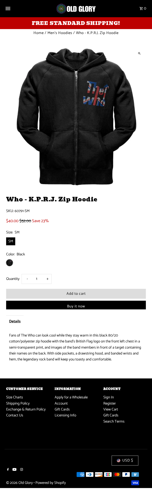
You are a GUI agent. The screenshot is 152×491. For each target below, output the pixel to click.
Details (15, 321)
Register (109, 403)
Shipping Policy (18, 403)
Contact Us (14, 415)
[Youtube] (13, 470)
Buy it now (76, 306)
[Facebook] (7, 470)
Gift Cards (62, 409)
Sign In (108, 397)
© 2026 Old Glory (20, 483)
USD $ (127, 460)
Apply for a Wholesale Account (71, 400)
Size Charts (14, 397)
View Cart (110, 409)
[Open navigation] (29, 8)
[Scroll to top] (143, 480)
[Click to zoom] (139, 53)
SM (10, 241)
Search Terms (113, 421)
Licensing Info (65, 415)
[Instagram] (21, 470)
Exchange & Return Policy (26, 409)
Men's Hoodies (60, 33)
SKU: (10, 211)
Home (38, 33)
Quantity (13, 279)
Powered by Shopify (50, 483)
